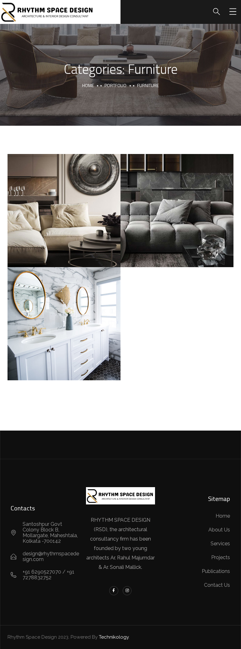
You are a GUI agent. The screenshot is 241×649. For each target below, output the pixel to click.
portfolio (115, 85)
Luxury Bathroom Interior (64, 316)
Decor (45, 331)
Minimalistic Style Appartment (177, 204)
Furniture (64, 218)
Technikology (114, 637)
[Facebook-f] (113, 590)
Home (88, 85)
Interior (196, 224)
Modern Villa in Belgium (64, 203)
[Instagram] (127, 590)
